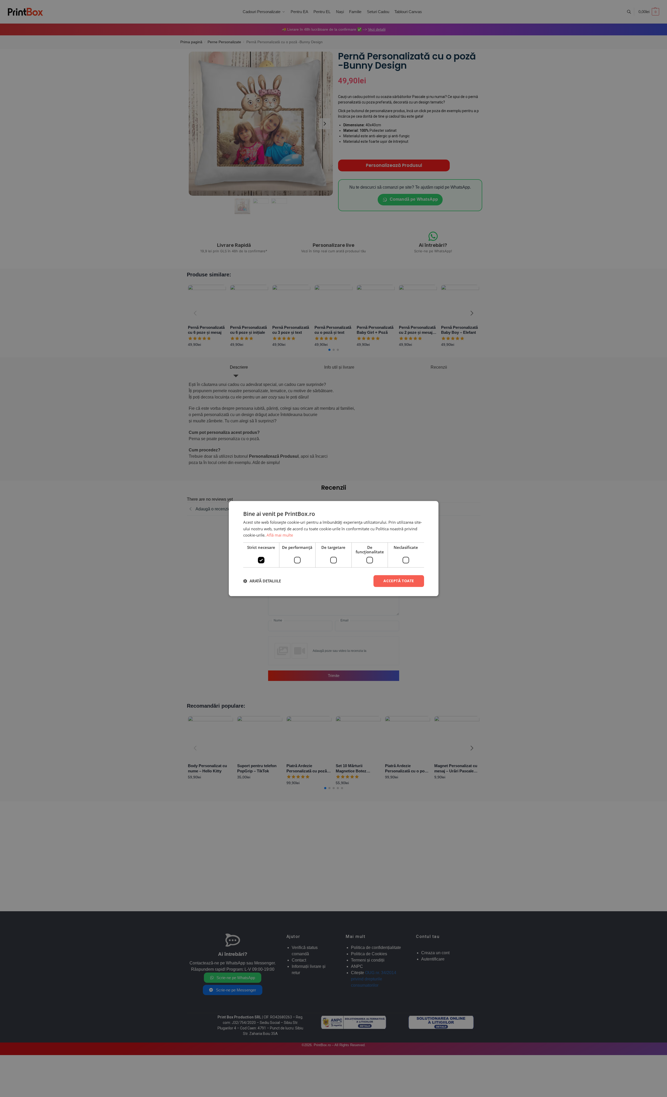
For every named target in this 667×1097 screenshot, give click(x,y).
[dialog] (333, 548)
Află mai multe (280, 535)
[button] (262, 581)
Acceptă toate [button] (398, 580)
